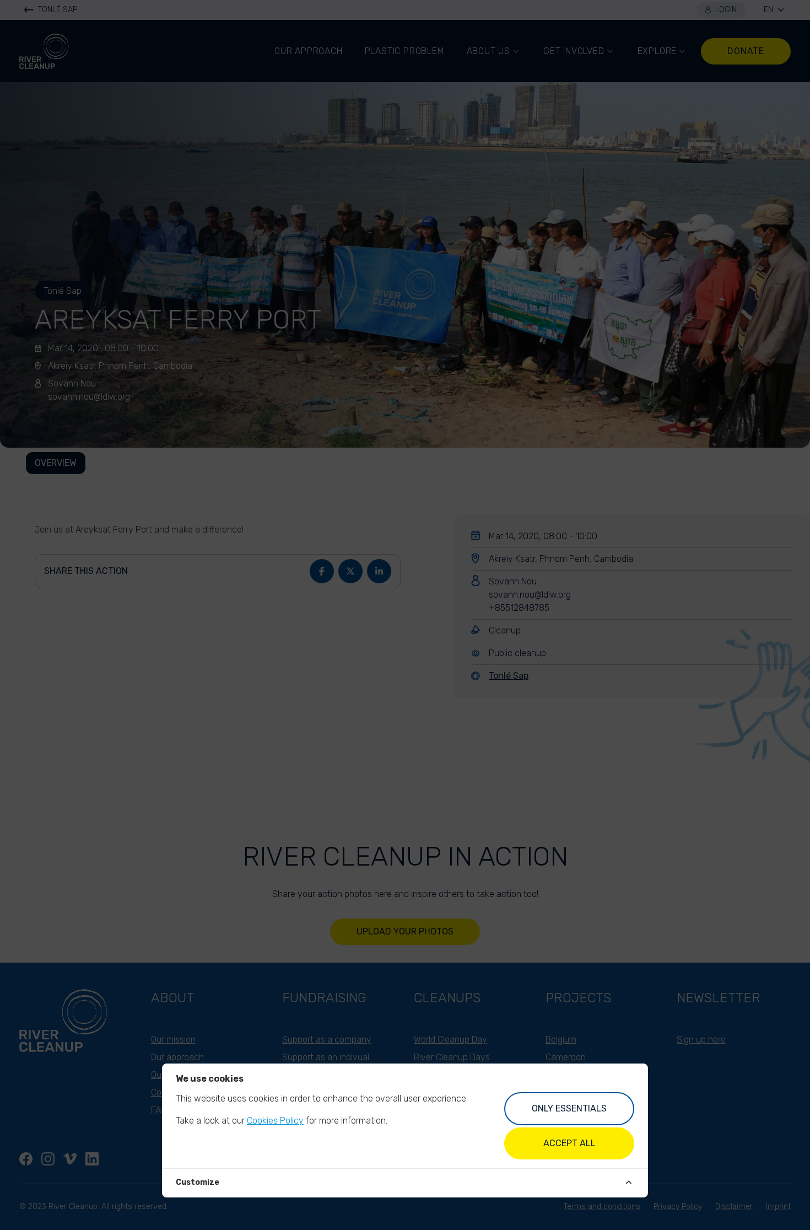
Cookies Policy (275, 1120)
